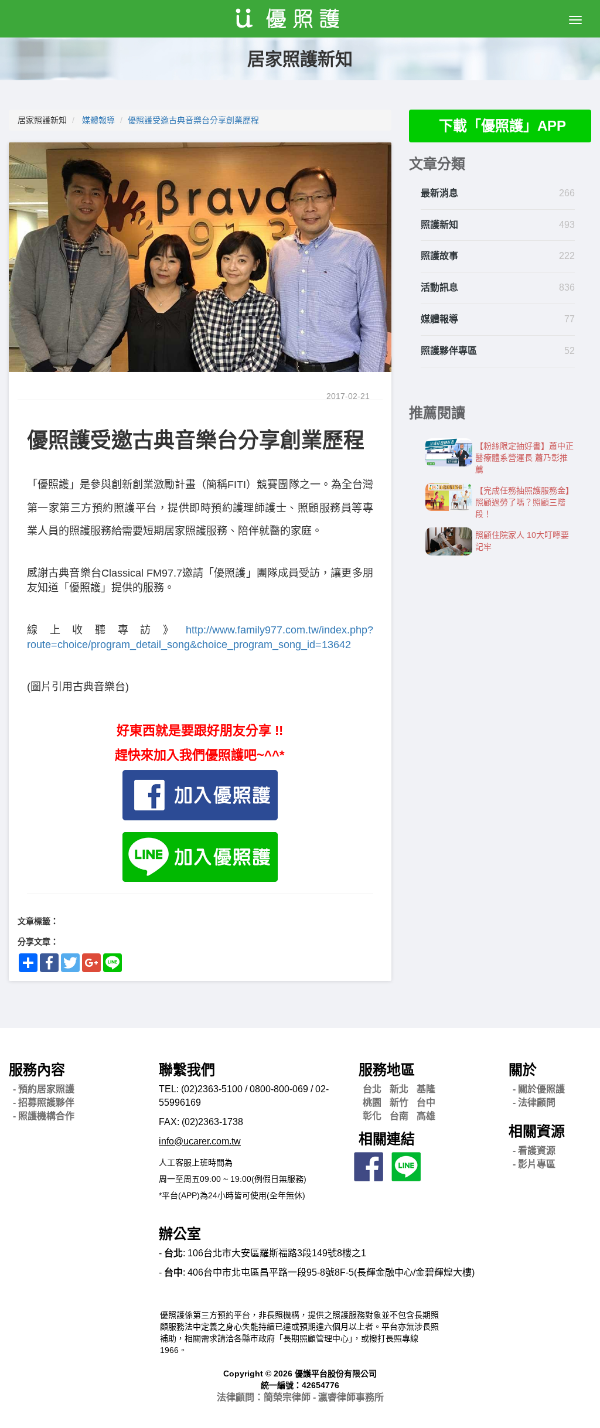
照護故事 (439, 256)
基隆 (426, 1089)
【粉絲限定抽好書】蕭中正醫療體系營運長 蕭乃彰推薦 (524, 457)
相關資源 (537, 1131)
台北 (372, 1089)
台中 (426, 1102)
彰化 (372, 1116)
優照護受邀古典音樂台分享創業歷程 (193, 120)
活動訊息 (439, 287)
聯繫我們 (187, 1070)
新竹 (399, 1102)
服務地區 (387, 1070)
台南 (399, 1116)
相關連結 (387, 1139)
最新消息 (439, 193)
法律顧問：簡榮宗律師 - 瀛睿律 (300, 1397)
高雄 (426, 1116)
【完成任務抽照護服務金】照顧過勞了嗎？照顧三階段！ (524, 502)
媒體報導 (98, 120)
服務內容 (37, 1070)
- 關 (539, 1089)
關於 (523, 1070)
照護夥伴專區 (449, 351)
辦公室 (180, 1234)
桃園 (372, 1102)
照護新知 (439, 225)
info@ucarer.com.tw (200, 1141)
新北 (399, 1089)
